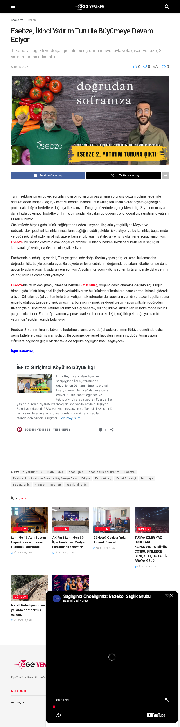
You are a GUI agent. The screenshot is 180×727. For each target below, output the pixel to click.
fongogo (147, 478)
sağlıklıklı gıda (76, 484)
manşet (40, 484)
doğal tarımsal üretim (104, 472)
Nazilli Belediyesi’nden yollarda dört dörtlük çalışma (28, 610)
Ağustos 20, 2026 (105, 548)
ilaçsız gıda (21, 484)
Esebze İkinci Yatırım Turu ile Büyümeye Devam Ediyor (51, 478)
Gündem (20, 529)
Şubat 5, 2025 (19, 66)
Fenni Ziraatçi (126, 478)
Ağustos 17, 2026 (22, 620)
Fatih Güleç (89, 285)
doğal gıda (76, 472)
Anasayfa (17, 702)
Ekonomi (32, 20)
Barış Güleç (55, 472)
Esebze (17, 242)
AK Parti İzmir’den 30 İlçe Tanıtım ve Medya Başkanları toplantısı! (68, 542)
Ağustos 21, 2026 (22, 552)
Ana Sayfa (17, 20)
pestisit (55, 484)
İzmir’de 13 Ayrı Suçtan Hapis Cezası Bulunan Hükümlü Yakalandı (28, 542)
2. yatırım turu (32, 472)
